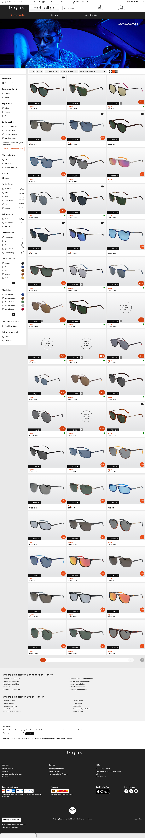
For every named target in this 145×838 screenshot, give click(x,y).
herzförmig (9, 237)
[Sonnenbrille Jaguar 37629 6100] (47, 488)
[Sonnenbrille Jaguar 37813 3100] (126, 270)
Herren (7, 97)
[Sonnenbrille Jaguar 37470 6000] (47, 633)
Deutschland (133, 1)
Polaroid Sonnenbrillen (11, 689)
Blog (98, 774)
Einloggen (100, 10)
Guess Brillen (78, 703)
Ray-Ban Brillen (9, 701)
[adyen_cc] (3, 791)
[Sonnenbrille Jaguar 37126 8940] (47, 270)
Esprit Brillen (78, 711)
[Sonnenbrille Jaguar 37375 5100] (86, 633)
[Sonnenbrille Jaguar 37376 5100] (86, 488)
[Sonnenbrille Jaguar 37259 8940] (86, 415)
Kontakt (5, 777)
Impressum (21, 824)
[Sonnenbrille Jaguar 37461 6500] (47, 379)
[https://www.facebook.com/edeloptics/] (126, 791)
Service (52, 765)
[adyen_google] (31, 791)
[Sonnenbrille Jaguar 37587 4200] (86, 270)
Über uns (5, 765)
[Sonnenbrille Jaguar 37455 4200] (47, 197)
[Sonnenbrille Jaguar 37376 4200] (86, 125)
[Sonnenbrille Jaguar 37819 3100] (47, 342)
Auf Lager (8, 163)
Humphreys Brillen (10, 706)
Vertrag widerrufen (11, 820)
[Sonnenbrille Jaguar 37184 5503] (126, 633)
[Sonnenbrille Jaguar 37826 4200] (126, 597)
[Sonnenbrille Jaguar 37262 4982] (47, 88)
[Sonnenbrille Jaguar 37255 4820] (47, 306)
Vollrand (7, 219)
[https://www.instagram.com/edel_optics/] (131, 791)
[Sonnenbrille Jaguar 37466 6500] (126, 379)
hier (70, 738)
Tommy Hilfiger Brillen (81, 709)
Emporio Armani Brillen (12, 711)
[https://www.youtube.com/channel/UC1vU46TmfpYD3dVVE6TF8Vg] (136, 791)
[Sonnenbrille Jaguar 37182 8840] (86, 597)
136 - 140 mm (11, 134)
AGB (3, 824)
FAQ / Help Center (103, 768)
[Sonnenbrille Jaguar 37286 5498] (126, 524)
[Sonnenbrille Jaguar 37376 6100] (126, 560)
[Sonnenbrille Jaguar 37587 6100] (126, 88)
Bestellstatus (101, 777)
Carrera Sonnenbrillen (11, 687)
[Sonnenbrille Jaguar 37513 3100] (47, 161)
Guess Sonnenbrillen (77, 684)
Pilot (6, 196)
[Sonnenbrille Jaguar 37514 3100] (47, 560)
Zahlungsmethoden (56, 768)
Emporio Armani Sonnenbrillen (81, 678)
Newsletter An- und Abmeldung (108, 771)
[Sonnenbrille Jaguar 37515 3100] (86, 451)
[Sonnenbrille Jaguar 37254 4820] (86, 379)
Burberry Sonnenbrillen (78, 689)
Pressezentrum (7, 768)
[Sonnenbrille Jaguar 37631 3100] (126, 488)
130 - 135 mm (11, 130)
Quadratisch (9, 200)
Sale (6, 160)
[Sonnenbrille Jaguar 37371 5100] (126, 197)
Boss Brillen (77, 706)
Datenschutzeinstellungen (12, 774)
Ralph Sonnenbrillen (77, 687)
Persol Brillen (78, 701)
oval (6, 241)
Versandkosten (54, 771)
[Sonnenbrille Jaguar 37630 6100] (86, 560)
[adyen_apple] (26, 791)
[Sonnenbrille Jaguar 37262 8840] (86, 197)
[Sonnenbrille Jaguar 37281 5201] (126, 415)
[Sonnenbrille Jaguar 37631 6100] (47, 524)
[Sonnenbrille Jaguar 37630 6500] (47, 597)
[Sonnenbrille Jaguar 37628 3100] (126, 233)
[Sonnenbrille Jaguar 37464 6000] (126, 306)
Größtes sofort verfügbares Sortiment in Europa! (23, 2)
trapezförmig (9, 253)
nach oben (138, 819)
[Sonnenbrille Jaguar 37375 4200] (86, 524)
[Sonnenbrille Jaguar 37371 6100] (47, 451)
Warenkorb (121, 10)
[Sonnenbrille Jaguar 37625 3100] (86, 233)
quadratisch (9, 249)
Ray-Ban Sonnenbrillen (11, 678)
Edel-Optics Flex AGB (10, 827)
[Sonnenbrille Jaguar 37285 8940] (126, 125)
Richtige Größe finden (13, 149)
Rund (6, 193)
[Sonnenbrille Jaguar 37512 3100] (47, 233)
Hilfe (98, 765)
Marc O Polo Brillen (10, 709)
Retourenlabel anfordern (58, 774)
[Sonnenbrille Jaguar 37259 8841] (86, 342)
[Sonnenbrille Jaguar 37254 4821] (126, 342)
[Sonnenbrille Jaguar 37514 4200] (126, 451)
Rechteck (8, 189)
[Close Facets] (13, 71)
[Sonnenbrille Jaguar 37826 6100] (47, 125)
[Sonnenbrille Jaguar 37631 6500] (126, 161)
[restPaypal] (19, 791)
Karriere (5, 771)
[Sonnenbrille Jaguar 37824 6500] (86, 161)
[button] (14, 8)
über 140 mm (11, 138)
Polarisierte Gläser (11, 326)
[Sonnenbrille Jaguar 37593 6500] (47, 415)
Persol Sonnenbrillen (11, 684)
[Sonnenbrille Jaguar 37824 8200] (86, 88)
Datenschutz (11, 824)
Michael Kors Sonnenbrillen (79, 681)
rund (6, 245)
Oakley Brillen (8, 703)
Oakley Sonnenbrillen (11, 681)
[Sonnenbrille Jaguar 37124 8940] (86, 306)
